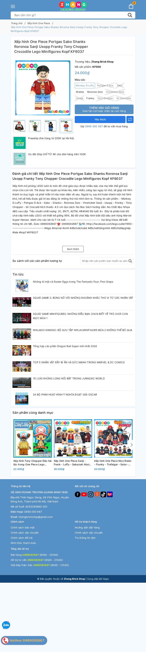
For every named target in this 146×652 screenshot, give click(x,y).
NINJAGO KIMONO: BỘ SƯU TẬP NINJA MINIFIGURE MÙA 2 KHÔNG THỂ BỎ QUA (82, 329)
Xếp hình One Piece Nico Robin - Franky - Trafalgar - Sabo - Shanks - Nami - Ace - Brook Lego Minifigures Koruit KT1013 (113, 462)
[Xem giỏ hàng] (131, 6)
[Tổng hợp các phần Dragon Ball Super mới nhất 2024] (21, 350)
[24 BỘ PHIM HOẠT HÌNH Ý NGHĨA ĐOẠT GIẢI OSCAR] (21, 398)
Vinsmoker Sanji (115, 91)
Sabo (120, 85)
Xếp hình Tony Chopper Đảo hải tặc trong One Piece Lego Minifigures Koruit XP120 (32, 462)
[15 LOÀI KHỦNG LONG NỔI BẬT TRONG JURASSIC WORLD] (21, 382)
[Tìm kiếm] (130, 15)
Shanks (80, 91)
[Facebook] (78, 493)
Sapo (106, 578)
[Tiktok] (104, 493)
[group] (42, 87)
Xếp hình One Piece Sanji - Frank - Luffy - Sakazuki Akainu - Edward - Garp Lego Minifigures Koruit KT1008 (73, 462)
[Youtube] (84, 493)
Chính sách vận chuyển (25, 532)
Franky (90, 98)
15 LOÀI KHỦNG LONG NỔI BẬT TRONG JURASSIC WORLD (69, 378)
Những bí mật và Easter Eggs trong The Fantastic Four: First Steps (73, 281)
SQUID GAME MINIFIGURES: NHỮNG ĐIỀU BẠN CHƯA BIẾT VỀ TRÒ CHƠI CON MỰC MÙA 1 (80, 316)
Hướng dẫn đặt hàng (87, 527)
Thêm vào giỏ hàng (104, 109)
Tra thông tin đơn (85, 537)
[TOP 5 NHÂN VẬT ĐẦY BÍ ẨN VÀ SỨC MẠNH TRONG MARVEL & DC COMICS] (21, 366)
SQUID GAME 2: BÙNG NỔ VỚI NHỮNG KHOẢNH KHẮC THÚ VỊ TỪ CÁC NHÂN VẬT (83, 297)
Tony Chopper (105, 98)
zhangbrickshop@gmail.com (36, 516)
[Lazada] (110, 493)
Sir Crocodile (123, 98)
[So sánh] (130, 119)
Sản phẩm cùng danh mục (32, 412)
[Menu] (13, 6)
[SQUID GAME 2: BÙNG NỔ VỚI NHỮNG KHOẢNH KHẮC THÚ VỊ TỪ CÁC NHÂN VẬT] (21, 302)
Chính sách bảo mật (23, 527)
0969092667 (30, 554)
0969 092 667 (94, 126)
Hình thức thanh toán (23, 542)
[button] (131, 445)
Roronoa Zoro (95, 91)
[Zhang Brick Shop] (73, 6)
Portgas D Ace (105, 85)
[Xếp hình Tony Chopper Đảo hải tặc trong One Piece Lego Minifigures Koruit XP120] (32, 438)
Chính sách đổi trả (22, 537)
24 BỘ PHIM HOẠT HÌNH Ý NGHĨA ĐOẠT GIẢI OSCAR (65, 394)
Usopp (79, 98)
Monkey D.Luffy (85, 85)
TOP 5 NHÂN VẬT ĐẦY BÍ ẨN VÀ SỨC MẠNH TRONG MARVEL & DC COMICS (79, 362)
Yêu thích (100, 119)
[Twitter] (97, 493)
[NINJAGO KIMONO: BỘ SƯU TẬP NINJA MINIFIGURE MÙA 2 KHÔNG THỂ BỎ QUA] (21, 334)
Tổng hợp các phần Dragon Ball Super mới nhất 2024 (65, 346)
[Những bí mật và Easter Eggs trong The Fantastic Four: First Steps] (21, 286)
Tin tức (18, 274)
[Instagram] (91, 493)
